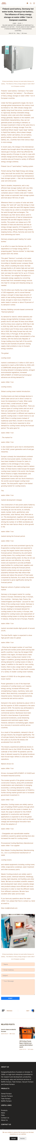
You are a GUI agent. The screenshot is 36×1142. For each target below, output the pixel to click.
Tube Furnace (5, 1098)
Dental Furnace (6, 1094)
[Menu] (34, 3)
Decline (22, 1138)
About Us (4, 1120)
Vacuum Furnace (7, 1096)
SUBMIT (10, 998)
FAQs (3, 1115)
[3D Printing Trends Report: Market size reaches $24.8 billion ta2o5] (27, 1033)
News (3, 1113)
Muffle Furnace (6, 1101)
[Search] (30, 3)
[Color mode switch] (27, 3)
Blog (18, 33)
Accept (13, 1138)
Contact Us (5, 1118)
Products (4, 1110)
